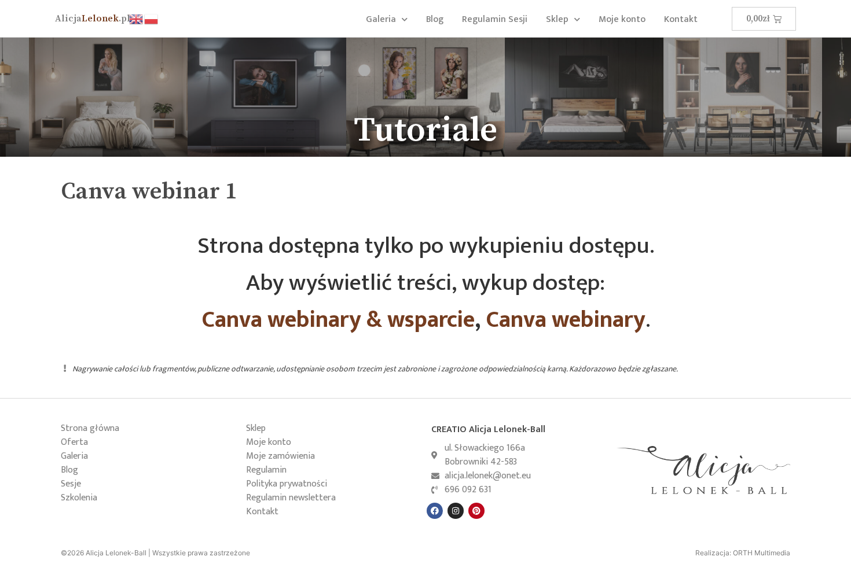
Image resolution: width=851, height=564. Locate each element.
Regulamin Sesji (494, 19)
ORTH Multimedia (761, 552)
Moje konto (622, 19)
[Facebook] (435, 511)
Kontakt (681, 19)
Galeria (381, 19)
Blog (434, 19)
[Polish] (151, 18)
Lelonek (92, 18)
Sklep (557, 19)
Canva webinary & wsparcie (338, 320)
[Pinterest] (476, 511)
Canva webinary (565, 320)
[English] (136, 18)
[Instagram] (455, 511)
